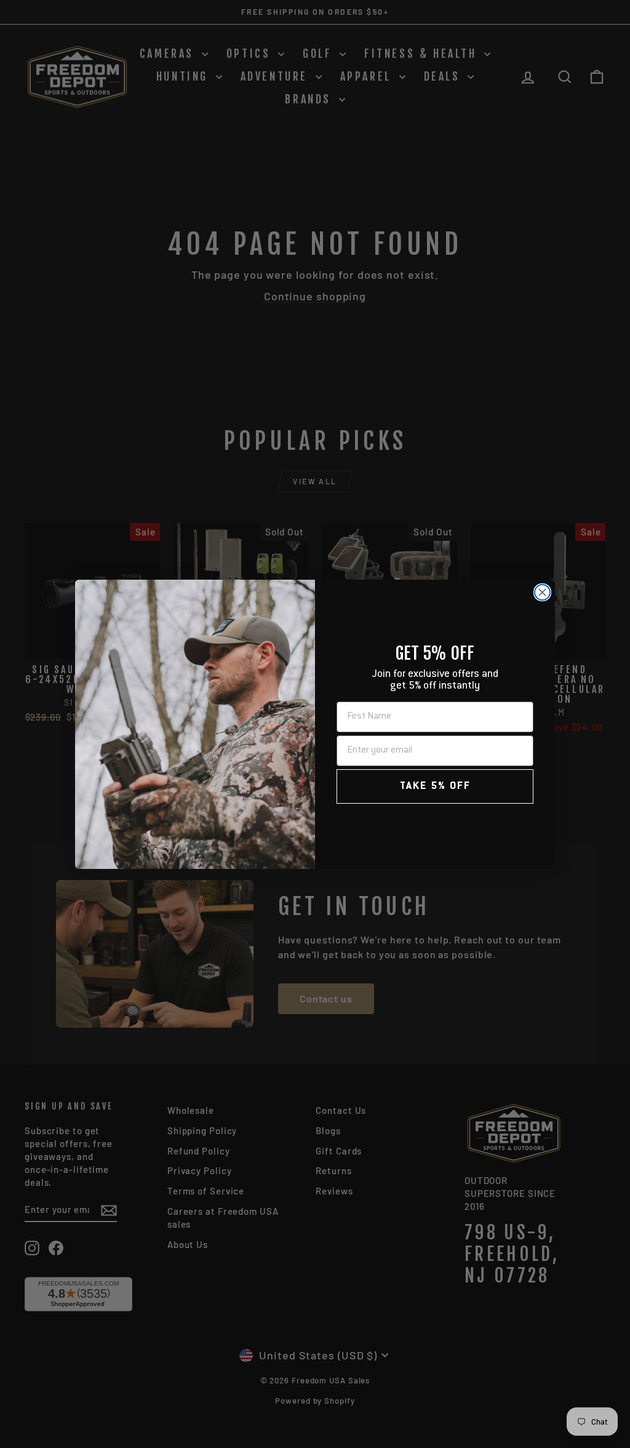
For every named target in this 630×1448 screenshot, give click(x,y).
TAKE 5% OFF (435, 786)
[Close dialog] (542, 592)
